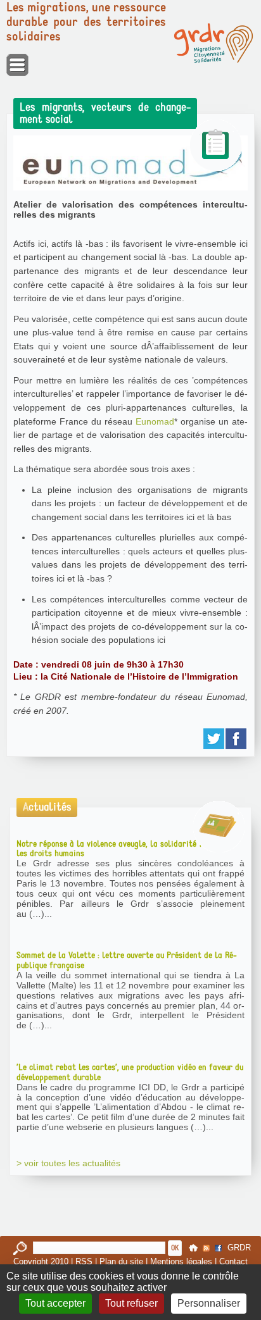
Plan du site (121, 1261)
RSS (83, 1261)
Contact (233, 1261)
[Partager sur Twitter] (214, 739)
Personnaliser (208, 1303)
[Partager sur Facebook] (237, 739)
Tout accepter (55, 1303)
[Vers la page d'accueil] (213, 43)
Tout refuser (131, 1303)
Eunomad (155, 421)
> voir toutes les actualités (68, 1163)
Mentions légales (181, 1261)
